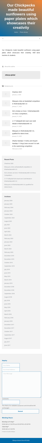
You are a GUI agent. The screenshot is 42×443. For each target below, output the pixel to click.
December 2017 (9, 324)
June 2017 (7, 345)
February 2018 (8, 318)
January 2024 (8, 211)
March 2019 (7, 280)
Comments (5, 399)
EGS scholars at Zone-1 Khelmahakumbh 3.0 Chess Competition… (25, 112)
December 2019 (9, 256)
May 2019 (7, 276)
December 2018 (9, 287)
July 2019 (7, 269)
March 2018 (7, 314)
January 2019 (8, 283)
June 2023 (7, 228)
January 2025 (8, 204)
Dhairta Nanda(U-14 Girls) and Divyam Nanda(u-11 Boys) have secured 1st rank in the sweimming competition (25, 143)
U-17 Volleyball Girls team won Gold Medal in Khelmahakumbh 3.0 (24, 122)
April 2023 (7, 231)
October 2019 (8, 262)
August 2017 (8, 338)
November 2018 (9, 290)
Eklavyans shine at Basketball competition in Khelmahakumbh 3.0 (26, 102)
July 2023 (7, 225)
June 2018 (7, 304)
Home (16, 32)
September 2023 (9, 218)
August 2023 (8, 221)
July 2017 (7, 342)
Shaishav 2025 (17, 92)
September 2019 (9, 266)
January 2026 (8, 200)
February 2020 (8, 252)
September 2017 (9, 335)
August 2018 (8, 297)
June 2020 (7, 245)
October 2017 (8, 331)
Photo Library (24, 32)
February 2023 (8, 238)
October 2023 (8, 214)
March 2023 (7, 235)
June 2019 (7, 273)
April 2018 (7, 311)
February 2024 (8, 207)
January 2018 (8, 321)
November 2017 (9, 328)
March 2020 (7, 249)
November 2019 (9, 259)
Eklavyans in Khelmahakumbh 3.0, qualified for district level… (23, 132)
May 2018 (7, 307)
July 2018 (7, 300)
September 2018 (9, 293)
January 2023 (8, 242)
